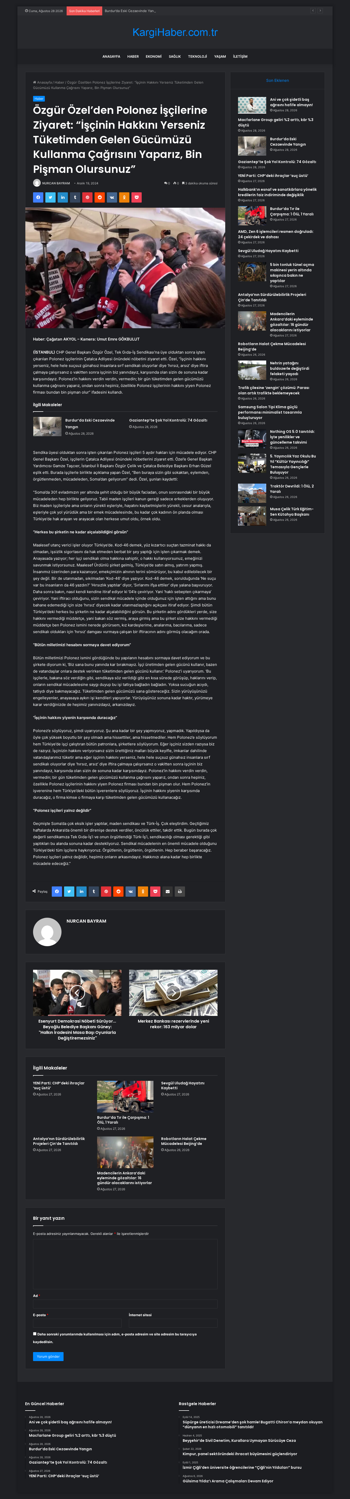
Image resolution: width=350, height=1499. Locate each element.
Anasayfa (111, 56)
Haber (133, 56)
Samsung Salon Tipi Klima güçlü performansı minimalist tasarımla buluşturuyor (270, 412)
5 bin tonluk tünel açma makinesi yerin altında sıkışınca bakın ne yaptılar (292, 272)
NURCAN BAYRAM (56, 183)
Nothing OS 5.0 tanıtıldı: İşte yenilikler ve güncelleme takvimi (292, 437)
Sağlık (175, 56)
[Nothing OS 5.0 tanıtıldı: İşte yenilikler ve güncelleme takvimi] (252, 438)
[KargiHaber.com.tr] (175, 32)
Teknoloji (197, 56)
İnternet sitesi (140, 1315)
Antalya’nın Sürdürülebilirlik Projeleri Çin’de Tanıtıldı (59, 1141)
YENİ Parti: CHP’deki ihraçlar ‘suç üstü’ (59, 1086)
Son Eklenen (277, 80)
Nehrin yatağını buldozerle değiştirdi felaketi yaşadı (289, 368)
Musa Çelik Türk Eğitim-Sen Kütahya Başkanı (292, 511)
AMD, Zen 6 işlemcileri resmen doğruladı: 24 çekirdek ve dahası (276, 234)
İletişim (240, 56)
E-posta (40, 1315)
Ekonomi (154, 56)
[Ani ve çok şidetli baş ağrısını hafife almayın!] (252, 105)
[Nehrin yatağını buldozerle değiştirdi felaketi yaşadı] (252, 370)
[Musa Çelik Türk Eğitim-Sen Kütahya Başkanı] (252, 516)
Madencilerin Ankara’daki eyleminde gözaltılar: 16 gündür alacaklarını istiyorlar (124, 1178)
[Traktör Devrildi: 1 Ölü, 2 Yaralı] (252, 493)
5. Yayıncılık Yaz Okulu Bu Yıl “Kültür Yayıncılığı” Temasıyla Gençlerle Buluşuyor (293, 464)
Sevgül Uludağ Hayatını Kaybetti (182, 1086)
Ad (36, 1296)
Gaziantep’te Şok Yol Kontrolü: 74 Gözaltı (168, 420)
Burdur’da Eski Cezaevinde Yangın (132, 11)
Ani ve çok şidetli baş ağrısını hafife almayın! (291, 102)
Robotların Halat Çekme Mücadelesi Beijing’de (184, 1141)
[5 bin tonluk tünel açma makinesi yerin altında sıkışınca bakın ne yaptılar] (252, 271)
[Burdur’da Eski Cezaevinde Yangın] (47, 426)
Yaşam (220, 56)
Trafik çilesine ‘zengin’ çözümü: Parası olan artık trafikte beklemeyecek (273, 390)
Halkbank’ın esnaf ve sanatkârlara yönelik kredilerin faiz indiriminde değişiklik (277, 192)
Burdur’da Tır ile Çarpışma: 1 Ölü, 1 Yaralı (123, 1120)
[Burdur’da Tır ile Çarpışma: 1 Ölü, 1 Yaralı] (125, 1097)
